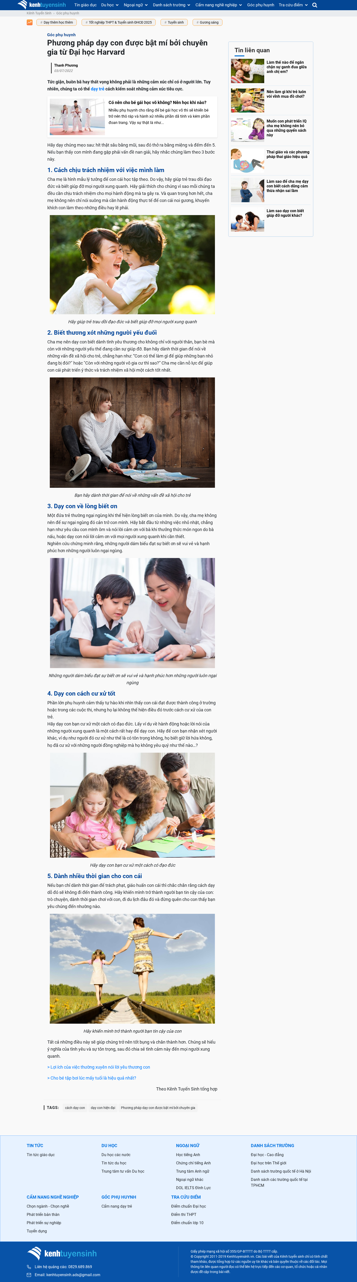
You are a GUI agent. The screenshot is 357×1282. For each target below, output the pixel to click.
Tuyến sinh (176, 22)
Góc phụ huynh (260, 4)
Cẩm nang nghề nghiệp (216, 4)
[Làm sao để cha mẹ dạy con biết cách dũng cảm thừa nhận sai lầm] (271, 188)
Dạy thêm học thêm (58, 22)
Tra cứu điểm (291, 4)
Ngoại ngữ (133, 4)
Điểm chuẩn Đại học (188, 1206)
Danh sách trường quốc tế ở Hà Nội (281, 1171)
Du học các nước (116, 1154)
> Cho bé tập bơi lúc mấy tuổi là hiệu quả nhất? (91, 1078)
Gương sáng (209, 22)
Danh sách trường (169, 4)
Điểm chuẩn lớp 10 (187, 1223)
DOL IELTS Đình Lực (193, 1188)
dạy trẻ (97, 88)
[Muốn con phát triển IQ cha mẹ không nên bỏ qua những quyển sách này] (271, 129)
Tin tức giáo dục (41, 1154)
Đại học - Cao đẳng (267, 1154)
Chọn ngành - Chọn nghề (48, 1206)
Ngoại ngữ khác (189, 1179)
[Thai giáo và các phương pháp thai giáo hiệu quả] (271, 159)
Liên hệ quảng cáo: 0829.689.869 (63, 1267)
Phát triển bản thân (43, 1214)
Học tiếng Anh (188, 1154)
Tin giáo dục (85, 4)
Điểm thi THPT (183, 1214)
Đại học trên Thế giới (268, 1163)
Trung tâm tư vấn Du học (123, 1171)
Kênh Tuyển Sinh (39, 13)
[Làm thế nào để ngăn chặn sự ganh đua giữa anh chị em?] (271, 71)
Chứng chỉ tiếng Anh (193, 1163)
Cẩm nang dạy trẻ (117, 1206)
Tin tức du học (114, 1163)
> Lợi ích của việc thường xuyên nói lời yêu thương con (98, 1067)
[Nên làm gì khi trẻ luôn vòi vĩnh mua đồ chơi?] (271, 99)
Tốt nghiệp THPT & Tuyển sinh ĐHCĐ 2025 (120, 22)
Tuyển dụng (37, 1231)
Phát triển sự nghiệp (44, 1223)
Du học (107, 4)
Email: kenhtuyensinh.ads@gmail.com (67, 1275)
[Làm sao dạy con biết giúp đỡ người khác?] (271, 218)
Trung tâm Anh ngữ (192, 1171)
